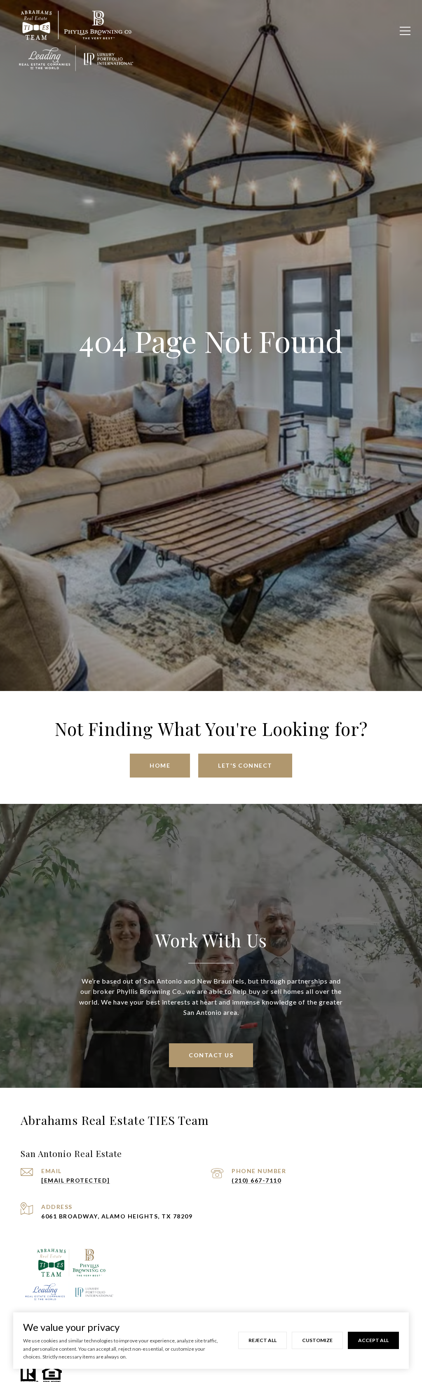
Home (160, 765)
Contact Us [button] (211, 1055)
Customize (317, 1340)
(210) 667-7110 (256, 1180)
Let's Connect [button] (245, 765)
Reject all (263, 1340)
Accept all (373, 1340)
